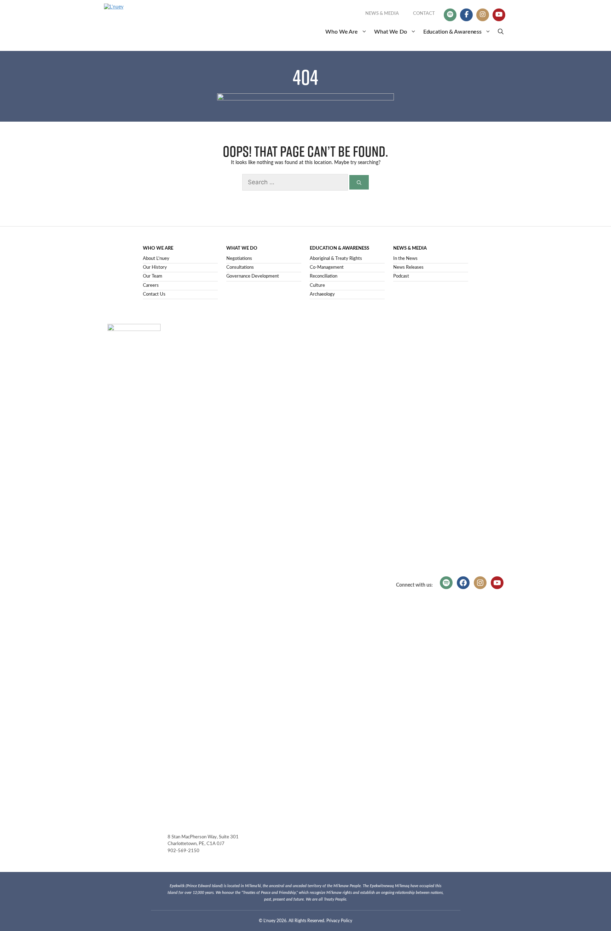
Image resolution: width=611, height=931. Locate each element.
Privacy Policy (339, 921)
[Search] (359, 182)
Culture (317, 285)
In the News (405, 258)
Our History (155, 267)
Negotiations (239, 258)
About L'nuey (156, 258)
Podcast (401, 276)
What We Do (390, 32)
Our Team (152, 276)
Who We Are (341, 32)
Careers (151, 285)
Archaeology (322, 294)
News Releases (408, 267)
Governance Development (252, 276)
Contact (424, 13)
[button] (500, 32)
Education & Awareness (452, 32)
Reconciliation (323, 276)
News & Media (382, 13)
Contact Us (154, 294)
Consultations (240, 267)
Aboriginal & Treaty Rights (336, 258)
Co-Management (327, 267)
